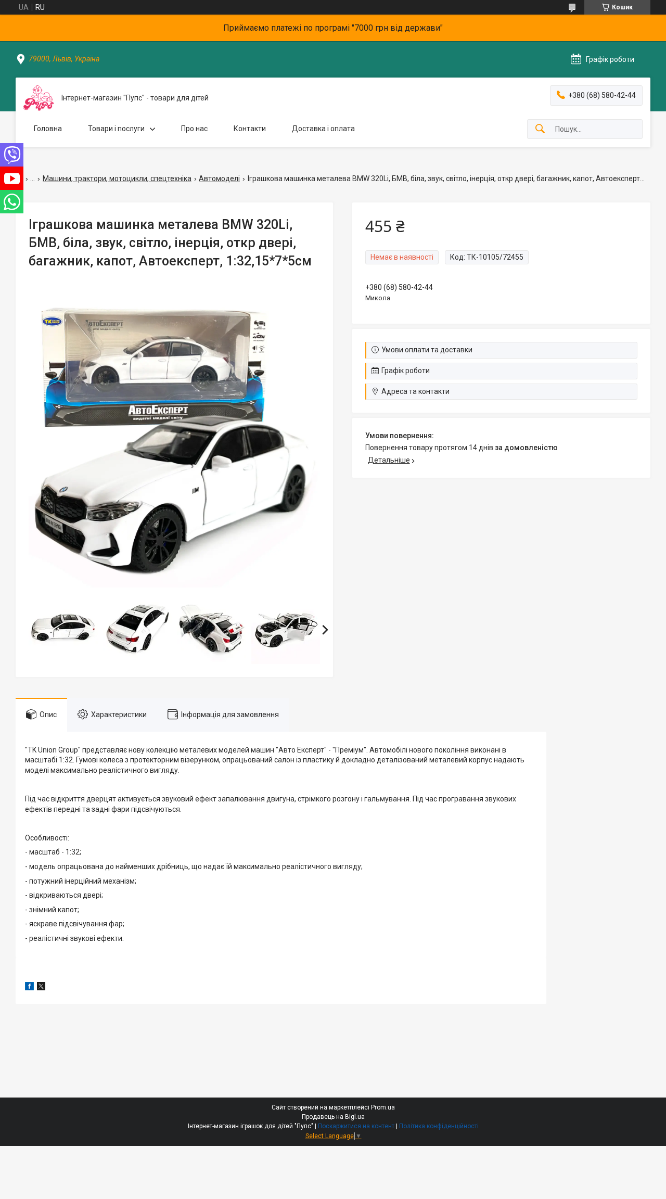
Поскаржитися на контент (356, 1126)
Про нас (194, 128)
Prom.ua (383, 1107)
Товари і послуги (116, 128)
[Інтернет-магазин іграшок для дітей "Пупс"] (38, 98)
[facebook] (29, 988)
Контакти (250, 128)
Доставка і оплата (323, 128)
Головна (48, 128)
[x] (41, 988)
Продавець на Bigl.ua (333, 1116)
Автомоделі (219, 178)
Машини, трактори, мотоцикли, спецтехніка (117, 178)
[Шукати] (540, 129)
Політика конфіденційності (439, 1126)
